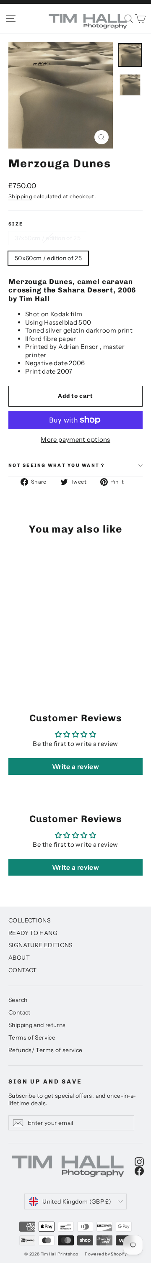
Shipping (20, 196)
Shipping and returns (37, 1024)
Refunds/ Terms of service (45, 1049)
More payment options (75, 439)
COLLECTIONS (29, 920)
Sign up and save (45, 1081)
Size (15, 224)
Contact (19, 1012)
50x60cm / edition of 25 (48, 258)
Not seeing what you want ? (56, 465)
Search (17, 999)
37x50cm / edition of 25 (48, 238)
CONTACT (22, 970)
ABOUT (19, 957)
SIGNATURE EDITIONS (40, 944)
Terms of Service (31, 1037)
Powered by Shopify (106, 1254)
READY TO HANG (32, 932)
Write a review (75, 766)
